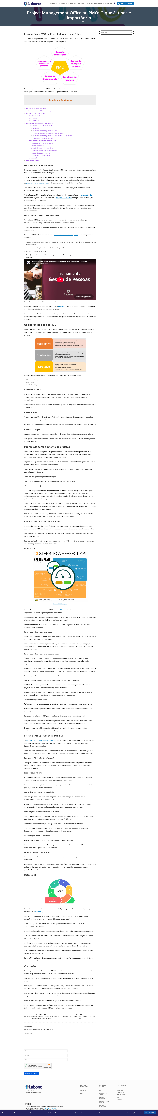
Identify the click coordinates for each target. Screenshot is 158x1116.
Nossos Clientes (96, 3)
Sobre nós (53, 3)
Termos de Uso (121, 1094)
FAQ (111, 3)
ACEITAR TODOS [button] (149, 1113)
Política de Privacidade (55, 1113)
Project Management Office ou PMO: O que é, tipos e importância (79, 15)
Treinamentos (62, 3)
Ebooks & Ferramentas (77, 3)
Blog (88, 3)
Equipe (82, 1093)
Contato (106, 3)
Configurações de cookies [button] (135, 1113)
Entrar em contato (50, 1108)
